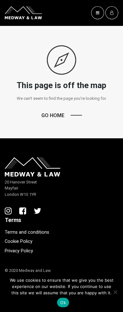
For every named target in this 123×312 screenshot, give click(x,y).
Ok (63, 302)
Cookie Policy (18, 241)
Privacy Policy (19, 251)
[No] (115, 292)
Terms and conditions (27, 232)
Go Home (52, 115)
